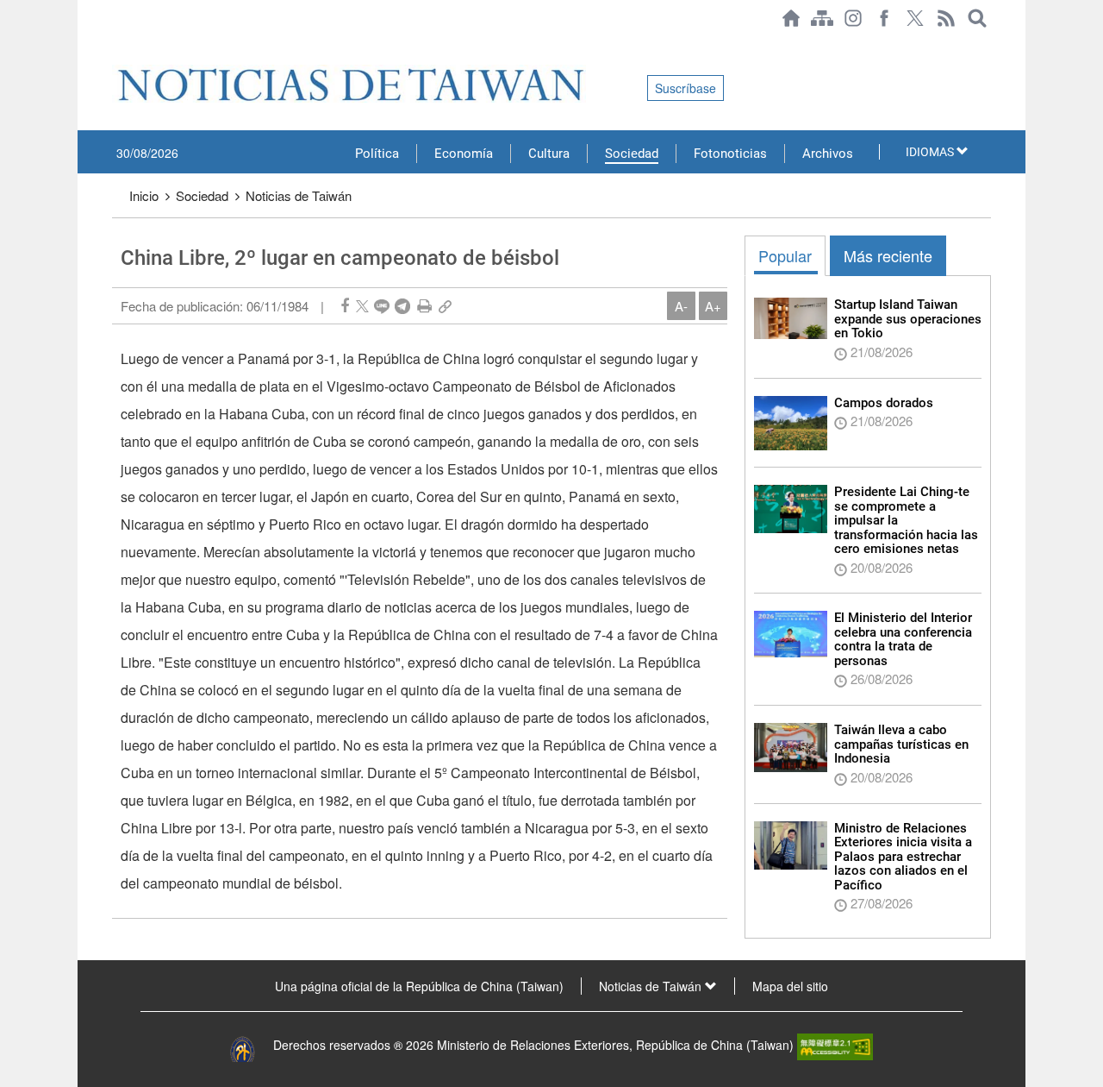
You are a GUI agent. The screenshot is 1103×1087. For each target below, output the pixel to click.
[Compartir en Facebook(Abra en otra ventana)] (344, 306)
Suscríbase (685, 88)
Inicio (144, 195)
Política (377, 153)
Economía (463, 153)
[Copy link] (445, 306)
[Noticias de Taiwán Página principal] (791, 18)
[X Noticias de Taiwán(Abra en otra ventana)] (915, 18)
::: (117, 44)
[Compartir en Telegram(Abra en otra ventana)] (402, 306)
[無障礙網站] (835, 1044)
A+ (713, 306)
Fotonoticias (730, 153)
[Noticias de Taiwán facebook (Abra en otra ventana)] (884, 18)
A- (681, 306)
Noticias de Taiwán (299, 195)
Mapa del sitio (790, 986)
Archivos (827, 153)
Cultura (549, 153)
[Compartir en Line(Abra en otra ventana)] (381, 306)
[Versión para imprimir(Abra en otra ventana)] (424, 306)
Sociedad (631, 153)
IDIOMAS (931, 152)
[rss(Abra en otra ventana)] (946, 18)
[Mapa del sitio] (822, 18)
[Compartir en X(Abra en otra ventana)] (362, 306)
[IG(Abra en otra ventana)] (853, 18)
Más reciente (888, 255)
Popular (785, 255)
